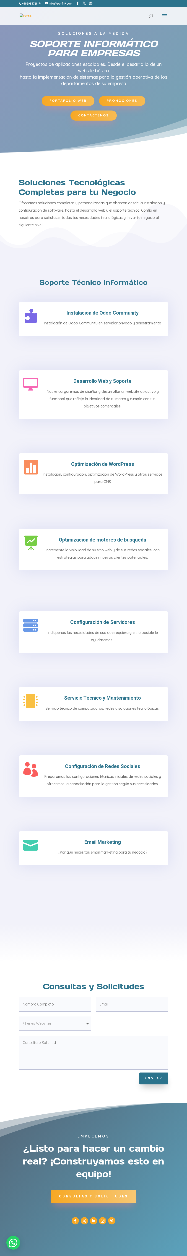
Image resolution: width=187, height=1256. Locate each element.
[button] (13, 1243)
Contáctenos (93, 115)
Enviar (154, 1078)
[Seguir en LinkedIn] (93, 1220)
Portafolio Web (68, 101)
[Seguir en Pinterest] (111, 1220)
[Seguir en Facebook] (75, 1220)
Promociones (122, 101)
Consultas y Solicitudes (93, 1196)
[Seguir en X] (84, 1220)
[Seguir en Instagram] (102, 1220)
